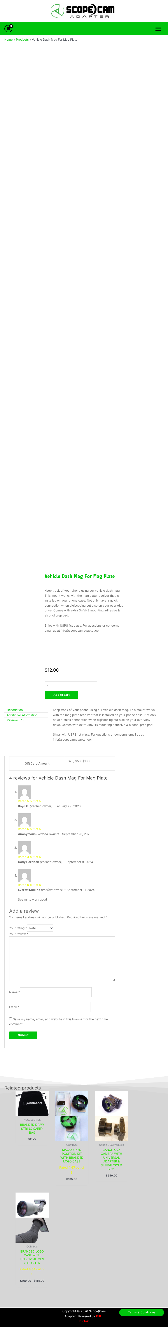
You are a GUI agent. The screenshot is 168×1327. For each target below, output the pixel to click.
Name (14, 992)
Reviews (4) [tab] (15, 720)
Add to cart (61, 694)
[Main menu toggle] (158, 28)
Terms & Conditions (141, 1312)
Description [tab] (15, 710)
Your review (18, 934)
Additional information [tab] (22, 715)
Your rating (18, 928)
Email (14, 1007)
